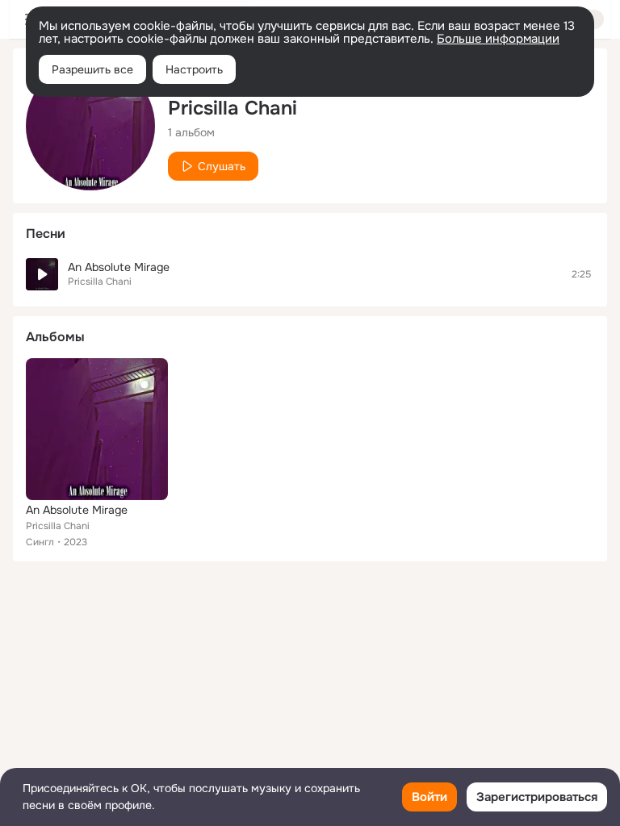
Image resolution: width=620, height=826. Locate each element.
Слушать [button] (221, 166)
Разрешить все (92, 69)
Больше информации (498, 39)
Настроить (194, 69)
